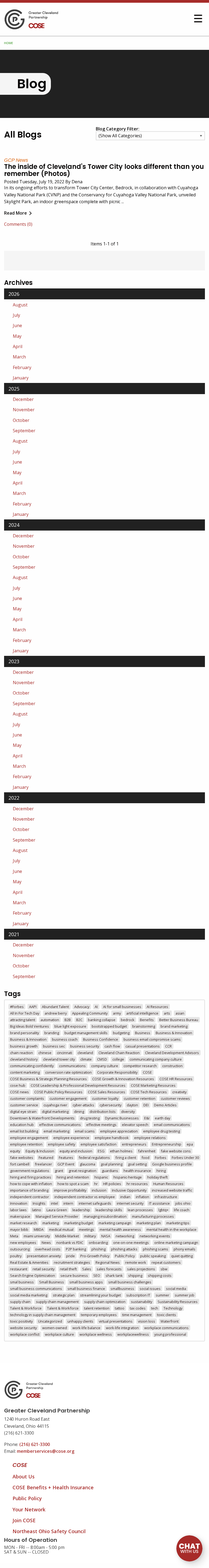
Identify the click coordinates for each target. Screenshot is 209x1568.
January (21, 378)
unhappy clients (80, 1321)
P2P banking (76, 1249)
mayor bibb (19, 1229)
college (118, 1059)
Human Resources (168, 1183)
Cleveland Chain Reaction (119, 1052)
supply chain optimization (104, 1301)
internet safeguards (95, 1203)
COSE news (19, 1091)
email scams (85, 1131)
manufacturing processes (153, 1216)
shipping (135, 1275)
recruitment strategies (72, 1262)
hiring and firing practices (30, 1177)
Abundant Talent (55, 1006)
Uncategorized (50, 1321)
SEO (96, 1275)
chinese (44, 1052)
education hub (22, 1124)
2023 (13, 661)
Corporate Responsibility (117, 1072)
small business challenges (129, 1282)
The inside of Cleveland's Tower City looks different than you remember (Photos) (104, 170)
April (17, 346)
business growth (24, 1046)
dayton (132, 1105)
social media (176, 1288)
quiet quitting (182, 1255)
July (16, 315)
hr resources (137, 1183)
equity (15, 1151)
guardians (110, 1170)
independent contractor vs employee (84, 1196)
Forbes (160, 1157)
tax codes (138, 1308)
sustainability (141, 1301)
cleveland (85, 1052)
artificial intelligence (142, 1013)
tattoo (119, 1308)
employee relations (150, 1137)
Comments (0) (18, 224)
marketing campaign (115, 1222)
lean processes (140, 1209)
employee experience (71, 1137)
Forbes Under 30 (185, 1157)
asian (180, 1013)
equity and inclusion (76, 1151)
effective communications (60, 1124)
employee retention (26, 1144)
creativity (179, 1091)
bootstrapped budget (109, 1026)
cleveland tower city (59, 1059)
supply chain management (57, 1301)
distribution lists (103, 1111)
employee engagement (29, 1137)
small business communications (36, 1288)
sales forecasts (109, 1268)
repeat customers (166, 1262)
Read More (15, 213)
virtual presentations (116, 1321)
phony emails (184, 1249)
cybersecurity (110, 1105)
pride (70, 1255)
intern (68, 1203)
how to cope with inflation (31, 1183)
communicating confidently (32, 1065)
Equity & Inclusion (40, 1151)
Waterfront (170, 1321)
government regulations (29, 1170)
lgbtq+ (163, 1209)
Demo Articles (165, 1105)
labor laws (18, 1209)
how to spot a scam (73, 1183)
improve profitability (70, 1190)
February (22, 367)
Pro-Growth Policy (94, 1255)
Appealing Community (89, 1013)
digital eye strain (23, 1111)
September (24, 431)
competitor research (140, 1065)
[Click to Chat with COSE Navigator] (189, 1548)
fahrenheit (146, 1151)
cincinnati (64, 1052)
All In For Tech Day (24, 1013)
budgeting (121, 1032)
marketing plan (149, 1222)
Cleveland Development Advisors (172, 1052)
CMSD (102, 1059)
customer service (24, 1105)
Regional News (108, 1262)
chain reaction (21, 1052)
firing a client (125, 1157)
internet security (130, 1203)
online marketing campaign (176, 1242)
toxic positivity (21, 1321)
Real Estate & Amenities (29, 1262)
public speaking (153, 1255)
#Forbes (17, 1006)
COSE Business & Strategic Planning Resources (48, 1078)
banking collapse (101, 1019)
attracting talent (22, 1019)
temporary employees (99, 1314)
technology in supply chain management (42, 1314)
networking (125, 1236)
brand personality (24, 1032)
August (20, 305)
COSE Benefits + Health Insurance (53, 1487)
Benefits (147, 1019)
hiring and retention (73, 1177)
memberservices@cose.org (45, 1451)
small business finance (86, 1288)
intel (54, 1203)
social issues (150, 1288)
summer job (184, 1295)
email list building (24, 1131)
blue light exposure (70, 1026)
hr (96, 1183)
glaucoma (87, 1164)
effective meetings (101, 1124)
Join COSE (24, 1520)
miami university (37, 1236)
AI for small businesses (122, 1006)
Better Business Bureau (178, 1019)
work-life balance (86, 1327)
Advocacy (81, 1006)
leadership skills (109, 1209)
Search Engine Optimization (32, 1275)
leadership (81, 1209)
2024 (13, 525)
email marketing (56, 1131)
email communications (172, 1124)
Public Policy (125, 1255)
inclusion (99, 1190)
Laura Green (57, 1209)
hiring (161, 1170)
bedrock (127, 1019)
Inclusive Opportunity (129, 1190)
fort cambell (19, 1164)
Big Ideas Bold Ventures (29, 1026)
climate (86, 1059)
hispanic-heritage (127, 1177)
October (21, 420)
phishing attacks (124, 1249)
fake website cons (176, 1151)
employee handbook (112, 1137)
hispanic (101, 1177)
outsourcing (20, 1249)
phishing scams (155, 1249)
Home (8, 43)
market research (23, 1222)
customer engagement (68, 1098)
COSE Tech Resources (149, 1091)
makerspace (20, 1216)
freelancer (43, 1164)
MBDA (39, 1229)
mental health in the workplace (171, 1229)
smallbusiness (122, 1288)
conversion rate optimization (68, 1072)
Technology (173, 1308)
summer (162, 1295)
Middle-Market (67, 1236)
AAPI (32, 1006)
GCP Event (65, 1164)
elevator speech (135, 1124)
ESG (101, 1151)
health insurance (137, 1170)
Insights (39, 1203)
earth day (162, 1118)
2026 (13, 294)
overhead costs (47, 1249)
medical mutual (61, 1229)
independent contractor (29, 1196)
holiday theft (157, 1177)
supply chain (20, 1301)
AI (96, 1006)
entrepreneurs (134, 1144)
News (46, 1242)
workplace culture (59, 1334)
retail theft (68, 1268)
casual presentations (142, 1046)
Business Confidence (100, 1039)
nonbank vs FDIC (69, 1242)
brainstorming (143, 1026)
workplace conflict (24, 1334)
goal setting (137, 1164)
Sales (86, 1268)
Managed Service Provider (57, 1216)
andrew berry (56, 1013)
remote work (135, 1262)
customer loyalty (105, 1098)
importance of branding (29, 1190)
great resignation (82, 1170)
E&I (146, 1118)
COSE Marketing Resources (153, 1085)
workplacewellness (133, 1334)
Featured (46, 1157)
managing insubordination (105, 1216)
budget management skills (85, 1032)
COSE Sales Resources (106, 1091)
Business (142, 1032)
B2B (67, 1019)
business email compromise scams (152, 1039)
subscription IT (138, 1295)
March (19, 357)
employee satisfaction (98, 1144)
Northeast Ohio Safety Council (49, 1531)
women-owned (54, 1327)
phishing (98, 1249)
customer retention (139, 1098)
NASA (105, 1236)
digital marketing (55, 1111)
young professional (170, 1334)
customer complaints (27, 1098)
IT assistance (159, 1203)
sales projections (141, 1268)
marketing (50, 1222)
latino (36, 1209)
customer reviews (175, 1098)
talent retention (96, 1308)
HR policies (112, 1183)
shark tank (114, 1275)
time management (137, 1314)
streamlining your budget (100, 1295)
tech (154, 1308)
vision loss (146, 1321)
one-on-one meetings (131, 1242)
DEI (146, 1105)
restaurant (18, 1268)
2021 (13, 934)
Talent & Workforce (26, 1308)
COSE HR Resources (175, 1078)
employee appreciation (119, 1131)
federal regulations (94, 1157)
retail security (43, 1268)
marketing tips (177, 1222)
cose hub (17, 1085)
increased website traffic (172, 1190)
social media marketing (28, 1295)
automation (50, 1019)
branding (51, 1032)
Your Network (29, 1509)
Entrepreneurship (166, 1144)
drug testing (90, 1118)
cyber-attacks (83, 1105)
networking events (155, 1236)
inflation (142, 1196)
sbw (164, 1268)
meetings (86, 1229)
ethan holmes (121, 1151)
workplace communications (166, 1327)
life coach (181, 1209)
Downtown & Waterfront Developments (42, 1118)
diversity (128, 1111)
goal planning (111, 1164)
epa (190, 1144)
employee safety (61, 1144)
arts (167, 1013)
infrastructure (166, 1196)
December (23, 399)
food (145, 1157)
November (24, 410)
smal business (22, 1282)
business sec (54, 1046)
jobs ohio (182, 1203)
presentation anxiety (44, 1255)
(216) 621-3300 (34, 1444)
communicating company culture (156, 1059)
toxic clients (166, 1314)
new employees (23, 1242)
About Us (24, 1476)
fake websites (21, 1157)
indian (125, 1196)
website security (23, 1327)
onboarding (98, 1242)
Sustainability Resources (178, 1301)
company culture (104, 1065)
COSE (147, 1072)
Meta (14, 1236)
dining (79, 1111)
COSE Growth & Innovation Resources (123, 1078)
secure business (74, 1275)
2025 (13, 388)
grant (59, 1170)
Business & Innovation (174, 1032)
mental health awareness (120, 1229)
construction (172, 1065)
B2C (79, 1019)
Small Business (51, 1282)
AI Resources (157, 1006)
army (117, 1013)
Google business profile (172, 1164)
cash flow (112, 1046)
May (17, 336)
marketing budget (78, 1222)
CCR (168, 1046)
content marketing (25, 1072)
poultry (15, 1255)
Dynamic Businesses (122, 1118)
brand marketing (174, 1026)
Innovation (18, 1203)
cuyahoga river (55, 1105)
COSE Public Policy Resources (58, 1091)
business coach (65, 1039)
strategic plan (64, 1295)
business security (84, 1046)
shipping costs (159, 1275)
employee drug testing (161, 1131)
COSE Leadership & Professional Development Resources (78, 1085)
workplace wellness (95, 1334)
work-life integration (122, 1327)
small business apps (86, 1282)
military (90, 1236)
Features (66, 1157)
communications (72, 1065)
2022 (13, 797)
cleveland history (24, 1059)
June (17, 325)
